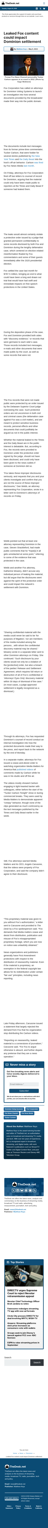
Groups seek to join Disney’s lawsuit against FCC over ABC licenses (21, 1335)
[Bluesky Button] (22, 1190)
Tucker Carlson (10, 1117)
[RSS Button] (34, 1190)
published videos (25, 769)
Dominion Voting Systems (14, 1109)
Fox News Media (27, 1113)
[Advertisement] (24, 124)
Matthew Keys (22, 49)
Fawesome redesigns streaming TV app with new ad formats (23, 1309)
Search (7, 1357)
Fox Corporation (32, 1109)
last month (29, 166)
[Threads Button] (26, 1190)
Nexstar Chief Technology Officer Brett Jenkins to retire (23, 1302)
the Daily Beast (26, 159)
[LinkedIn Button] (18, 1190)
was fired (38, 162)
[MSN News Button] (30, 1190)
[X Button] (13, 1190)
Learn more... (39, 16)
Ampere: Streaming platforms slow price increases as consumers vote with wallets (21, 1325)
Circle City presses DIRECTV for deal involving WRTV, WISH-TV (23, 1317)
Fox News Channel (11, 1113)
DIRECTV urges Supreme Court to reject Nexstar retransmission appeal (22, 1293)
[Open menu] (44, 3)
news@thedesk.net (18, 1209)
